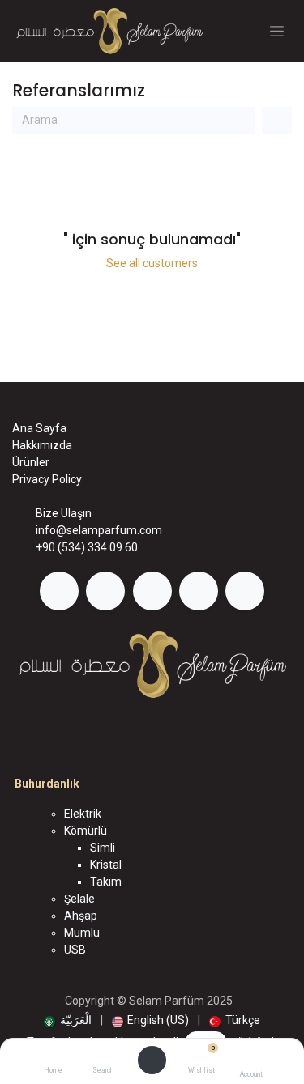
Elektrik (82, 813)
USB (75, 949)
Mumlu (82, 932)
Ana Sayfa (39, 428)
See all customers (152, 263)
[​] (59, 591)
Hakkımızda (42, 445)
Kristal (106, 864)
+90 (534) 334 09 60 (87, 547)
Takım (106, 881)
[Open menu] (152, 1060)
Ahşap (80, 915)
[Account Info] (251, 1057)
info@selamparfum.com (99, 530)
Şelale (79, 898)
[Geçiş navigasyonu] (277, 31)
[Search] (102, 1056)
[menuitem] (68, 1020)
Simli (102, 847)
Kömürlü (85, 830)
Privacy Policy (47, 479)
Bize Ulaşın (64, 513)
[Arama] (240, 120)
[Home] (53, 1056)
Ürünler (30, 462)
